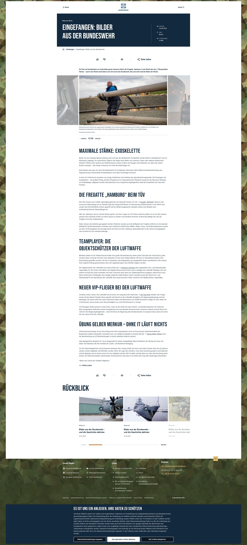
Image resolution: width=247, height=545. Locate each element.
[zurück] (59, 105)
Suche (180, 7)
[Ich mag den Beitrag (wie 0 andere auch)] (98, 59)
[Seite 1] (95, 444)
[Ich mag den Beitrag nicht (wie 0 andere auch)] (104, 59)
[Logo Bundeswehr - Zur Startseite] (123, 7)
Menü (67, 7)
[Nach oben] (215, 458)
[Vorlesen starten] (122, 59)
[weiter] (187, 105)
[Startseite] (63, 49)
